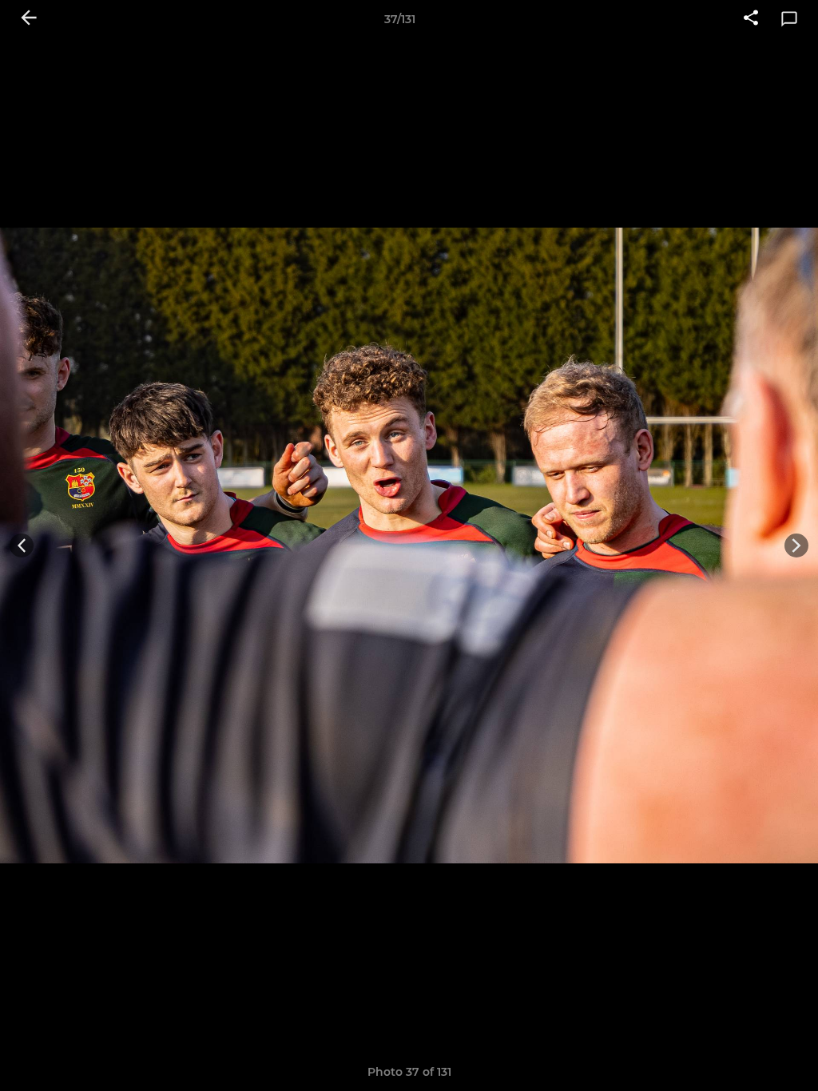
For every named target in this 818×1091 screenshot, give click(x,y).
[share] (750, 19)
